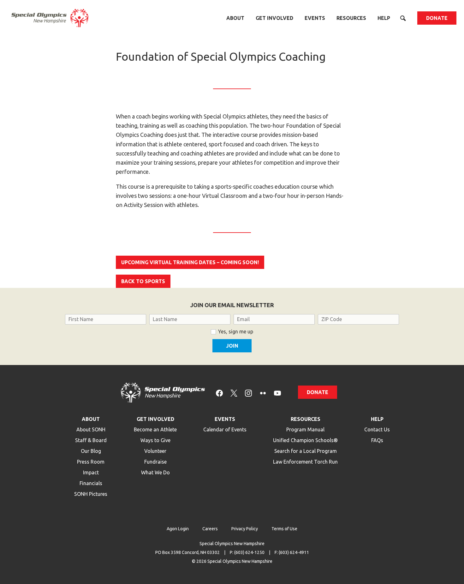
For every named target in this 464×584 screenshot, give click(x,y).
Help (384, 18)
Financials (91, 483)
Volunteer (155, 451)
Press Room (90, 462)
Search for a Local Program (305, 451)
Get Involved (274, 18)
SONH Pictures (90, 494)
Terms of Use (284, 528)
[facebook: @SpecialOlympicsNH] (219, 392)
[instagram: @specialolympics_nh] (248, 392)
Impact (91, 472)
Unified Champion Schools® (305, 440)
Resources (351, 18)
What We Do (155, 472)
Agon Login (178, 528)
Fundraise (155, 462)
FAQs (377, 440)
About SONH (90, 429)
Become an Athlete (155, 429)
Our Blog (91, 451)
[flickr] (262, 392)
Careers (210, 528)
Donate (437, 18)
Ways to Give (155, 440)
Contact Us (377, 429)
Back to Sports (143, 281)
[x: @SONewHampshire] (233, 392)
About (235, 18)
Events (315, 18)
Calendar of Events (225, 429)
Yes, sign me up (235, 331)
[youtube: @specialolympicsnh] (277, 392)
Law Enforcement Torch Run (305, 462)
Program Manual (305, 429)
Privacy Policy (244, 528)
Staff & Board (91, 440)
